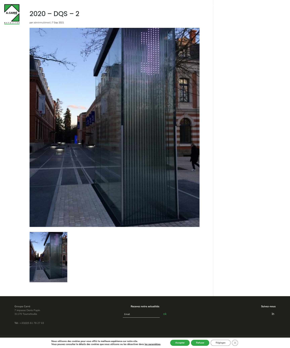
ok (165, 314)
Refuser (200, 342)
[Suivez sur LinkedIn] (273, 313)
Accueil (194, 5)
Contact (253, 5)
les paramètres (152, 344)
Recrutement (277, 5)
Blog (264, 5)
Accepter (180, 342)
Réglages (221, 342)
